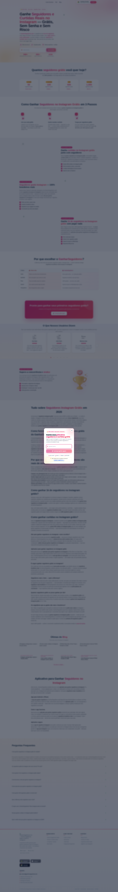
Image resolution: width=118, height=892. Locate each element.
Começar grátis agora (60, 451)
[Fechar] (72, 430)
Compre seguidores (58, 460)
